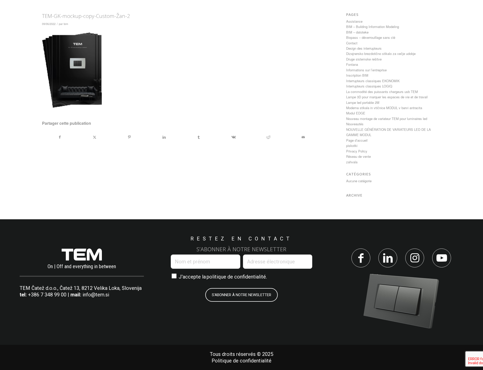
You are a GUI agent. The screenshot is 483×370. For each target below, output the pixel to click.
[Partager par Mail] (303, 137)
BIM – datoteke (357, 32)
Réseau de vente (358, 156)
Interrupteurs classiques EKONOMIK (373, 80)
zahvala (351, 162)
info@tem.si (96, 295)
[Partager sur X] (94, 137)
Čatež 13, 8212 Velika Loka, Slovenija (101, 288)
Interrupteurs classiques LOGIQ (369, 86)
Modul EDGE (355, 113)
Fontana (352, 64)
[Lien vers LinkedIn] (387, 258)
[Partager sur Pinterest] (129, 137)
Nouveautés (355, 123)
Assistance (354, 21)
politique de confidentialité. (237, 277)
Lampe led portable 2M (362, 102)
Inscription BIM (357, 75)
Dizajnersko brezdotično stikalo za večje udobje (381, 53)
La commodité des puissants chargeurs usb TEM (382, 91)
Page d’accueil (357, 140)
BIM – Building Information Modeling (372, 26)
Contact (351, 43)
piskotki (351, 145)
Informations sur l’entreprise (366, 70)
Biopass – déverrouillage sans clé (370, 37)
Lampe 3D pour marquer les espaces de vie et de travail (387, 97)
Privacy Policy (356, 151)
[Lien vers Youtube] (441, 258)
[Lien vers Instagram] (414, 258)
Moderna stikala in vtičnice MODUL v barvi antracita (384, 107)
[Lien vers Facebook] (360, 258)
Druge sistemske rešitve (364, 59)
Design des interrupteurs (364, 48)
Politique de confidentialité (241, 361)
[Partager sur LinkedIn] (164, 137)
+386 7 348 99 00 (47, 295)
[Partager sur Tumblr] (199, 137)
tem (66, 24)
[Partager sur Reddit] (268, 137)
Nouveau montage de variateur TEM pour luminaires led (386, 118)
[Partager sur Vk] (233, 137)
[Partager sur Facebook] (59, 137)
